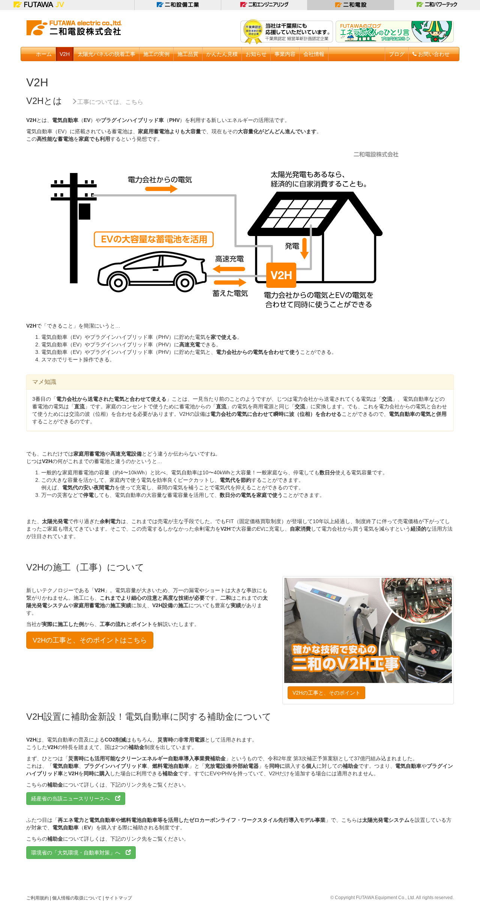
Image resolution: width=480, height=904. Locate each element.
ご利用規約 (37, 898)
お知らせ (256, 54)
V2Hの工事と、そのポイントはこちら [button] (90, 640)
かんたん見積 (222, 54)
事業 (285, 54)
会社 (313, 54)
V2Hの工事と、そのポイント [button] (326, 693)
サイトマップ (118, 898)
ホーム (44, 54)
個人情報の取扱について (77, 898)
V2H (65, 54)
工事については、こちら (110, 102)
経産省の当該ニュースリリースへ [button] (73, 799)
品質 (187, 54)
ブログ (397, 54)
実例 (156, 54)
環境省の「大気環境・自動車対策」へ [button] (78, 853)
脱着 (106, 54)
